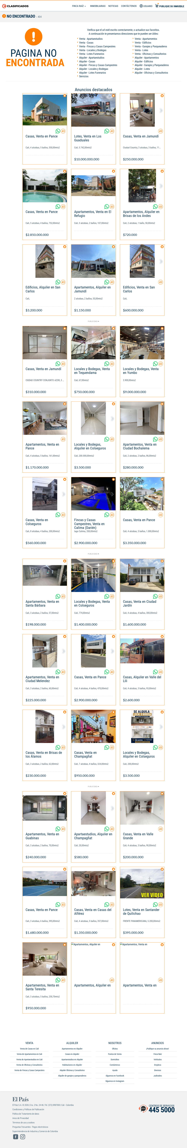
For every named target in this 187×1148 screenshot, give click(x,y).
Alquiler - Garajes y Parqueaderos (152, 65)
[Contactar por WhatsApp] (58, 132)
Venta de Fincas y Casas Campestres (29, 1070)
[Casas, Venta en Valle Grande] (142, 807)
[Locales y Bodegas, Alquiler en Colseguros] (93, 418)
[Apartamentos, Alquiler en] (93, 959)
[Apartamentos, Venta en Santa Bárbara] (45, 575)
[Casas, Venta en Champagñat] (93, 726)
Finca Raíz (78, 6)
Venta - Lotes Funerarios (91, 53)
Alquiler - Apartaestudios (91, 57)
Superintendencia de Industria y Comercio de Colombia (35, 1131)
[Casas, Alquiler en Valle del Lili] (142, 650)
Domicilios (115, 1059)
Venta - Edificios (143, 42)
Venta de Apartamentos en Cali (29, 1054)
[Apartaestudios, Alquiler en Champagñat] (93, 807)
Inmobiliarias (97, 6)
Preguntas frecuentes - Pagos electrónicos (30, 1127)
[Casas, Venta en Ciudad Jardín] (142, 575)
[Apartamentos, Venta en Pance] (45, 418)
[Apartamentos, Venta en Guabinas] (45, 807)
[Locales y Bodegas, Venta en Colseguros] (93, 575)
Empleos (157, 1065)
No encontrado (20, 16)
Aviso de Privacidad (20, 1118)
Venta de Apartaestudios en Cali (29, 1059)
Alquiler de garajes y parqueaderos (72, 1076)
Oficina (115, 1049)
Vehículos (158, 1059)
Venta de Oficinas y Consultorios (29, 1065)
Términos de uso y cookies (23, 1122)
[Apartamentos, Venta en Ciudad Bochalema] (142, 418)
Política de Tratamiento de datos (25, 1114)
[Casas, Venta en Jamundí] (142, 110)
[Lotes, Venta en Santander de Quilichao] (142, 883)
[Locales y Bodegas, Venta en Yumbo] (142, 342)
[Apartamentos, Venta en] (142, 959)
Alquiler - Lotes (142, 68)
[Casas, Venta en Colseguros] (45, 493)
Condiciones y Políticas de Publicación (28, 1109)
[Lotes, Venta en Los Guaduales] (93, 110)
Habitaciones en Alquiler (72, 1065)
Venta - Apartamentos (146, 38)
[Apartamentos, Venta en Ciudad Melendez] (45, 650)
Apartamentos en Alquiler (72, 1049)
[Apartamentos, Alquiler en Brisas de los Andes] (142, 185)
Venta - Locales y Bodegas (92, 50)
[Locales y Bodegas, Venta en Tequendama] (93, 342)
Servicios (83, 76)
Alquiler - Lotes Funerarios (92, 72)
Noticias (113, 6)
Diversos (157, 1070)
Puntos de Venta (115, 1054)
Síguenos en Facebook (115, 1076)
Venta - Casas (86, 42)
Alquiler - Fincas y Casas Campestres (98, 65)
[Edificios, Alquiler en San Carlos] (45, 261)
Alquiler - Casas (87, 61)
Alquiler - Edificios (144, 61)
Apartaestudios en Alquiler (72, 1059)
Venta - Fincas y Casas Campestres (97, 46)
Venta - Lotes (141, 50)
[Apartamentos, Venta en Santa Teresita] (45, 959)
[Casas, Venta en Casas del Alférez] (93, 883)
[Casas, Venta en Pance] (45, 110)
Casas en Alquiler (72, 1054)
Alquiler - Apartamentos (147, 57)
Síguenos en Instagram (114, 1081)
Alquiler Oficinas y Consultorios (72, 1070)
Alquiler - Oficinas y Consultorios (151, 72)
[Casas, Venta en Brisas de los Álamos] (45, 726)
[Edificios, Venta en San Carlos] (142, 261)
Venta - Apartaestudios (91, 38)
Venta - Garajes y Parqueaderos (151, 46)
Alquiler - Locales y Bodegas (93, 68)
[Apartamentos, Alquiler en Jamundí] (93, 261)
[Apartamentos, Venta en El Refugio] (93, 185)
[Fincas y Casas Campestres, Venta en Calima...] (93, 493)
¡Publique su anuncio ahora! (157, 1049)
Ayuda (114, 1070)
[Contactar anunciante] (63, 132)
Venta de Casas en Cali (29, 1049)
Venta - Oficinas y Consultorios (150, 53)
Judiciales (158, 1076)
